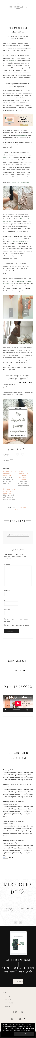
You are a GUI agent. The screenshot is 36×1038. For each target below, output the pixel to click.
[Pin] (23, 449)
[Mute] (27, 710)
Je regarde (18, 981)
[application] (18, 703)
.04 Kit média (7, 1006)
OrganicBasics (21, 135)
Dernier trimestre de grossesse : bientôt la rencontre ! (23, 475)
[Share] (17, 449)
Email (7, 600)
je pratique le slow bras (19, 241)
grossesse (12, 60)
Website (7, 609)
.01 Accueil (6, 997)
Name (7, 591)
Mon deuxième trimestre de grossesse (9, 491)
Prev (14, 520)
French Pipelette (18, 6)
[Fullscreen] (31, 710)
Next (22, 520)
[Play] (5, 710)
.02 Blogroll (7, 1000)
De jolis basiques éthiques (20, 182)
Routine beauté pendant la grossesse (9, 473)
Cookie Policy (26, 1030)
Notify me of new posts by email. (18, 625)
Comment (8, 564)
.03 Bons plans (7, 1003)
